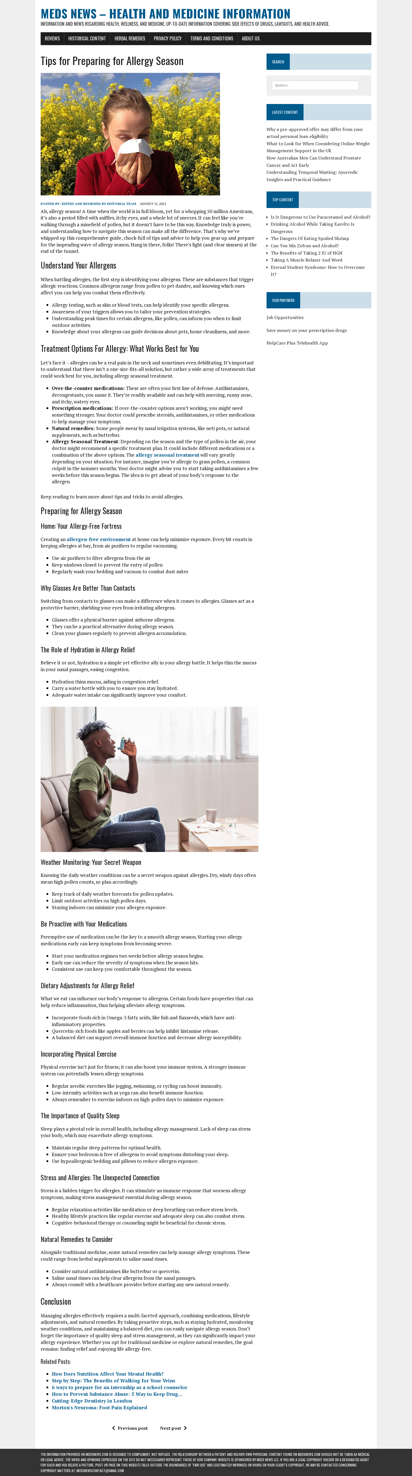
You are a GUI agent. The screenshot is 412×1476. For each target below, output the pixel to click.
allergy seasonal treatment (167, 455)
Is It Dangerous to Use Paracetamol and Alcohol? (320, 217)
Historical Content (87, 38)
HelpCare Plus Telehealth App (297, 343)
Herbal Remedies (130, 38)
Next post (170, 1428)
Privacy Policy (168, 38)
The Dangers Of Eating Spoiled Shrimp (310, 238)
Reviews (52, 38)
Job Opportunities (285, 317)
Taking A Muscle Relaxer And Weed (306, 260)
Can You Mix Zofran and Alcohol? (305, 245)
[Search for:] (315, 85)
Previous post (133, 1428)
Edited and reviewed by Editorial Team (99, 204)
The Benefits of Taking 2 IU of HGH (306, 253)
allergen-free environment (99, 539)
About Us (251, 38)
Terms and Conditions (211, 38)
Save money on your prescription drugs (307, 330)
